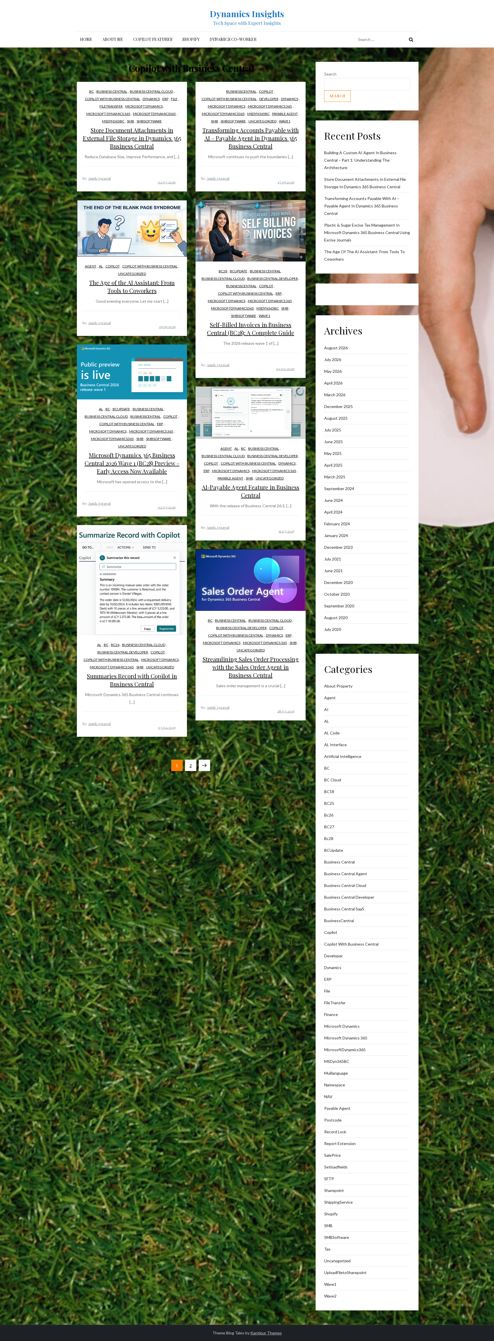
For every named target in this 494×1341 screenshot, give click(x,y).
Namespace (334, 1084)
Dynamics (151, 99)
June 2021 (333, 570)
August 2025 (336, 418)
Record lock (335, 1131)
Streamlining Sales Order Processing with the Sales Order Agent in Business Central (251, 667)
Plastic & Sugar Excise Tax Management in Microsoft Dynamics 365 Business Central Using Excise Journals (367, 232)
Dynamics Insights (247, 13)
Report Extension (340, 1143)
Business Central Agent (345, 873)
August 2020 (336, 617)
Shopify (191, 39)
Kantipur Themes (266, 1332)
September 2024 (339, 488)
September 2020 (339, 605)
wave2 (330, 1296)
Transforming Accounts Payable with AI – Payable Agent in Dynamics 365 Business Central (250, 138)
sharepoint (334, 1190)
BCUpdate (238, 271)
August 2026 (336, 347)
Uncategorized (262, 121)
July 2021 (332, 558)
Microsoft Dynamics (144, 106)
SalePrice (332, 1155)
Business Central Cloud (151, 91)
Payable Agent (285, 114)
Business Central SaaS (344, 908)
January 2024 (336, 535)
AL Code (332, 732)
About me (112, 39)
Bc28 (223, 271)
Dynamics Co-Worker (233, 39)
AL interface (335, 744)
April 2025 (333, 465)
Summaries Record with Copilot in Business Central (132, 680)
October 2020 (337, 594)
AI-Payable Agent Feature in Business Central (250, 491)
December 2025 (338, 406)
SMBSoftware (149, 121)
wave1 (284, 121)
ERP (165, 99)
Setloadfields (336, 1166)
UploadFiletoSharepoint (345, 1272)
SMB (130, 121)
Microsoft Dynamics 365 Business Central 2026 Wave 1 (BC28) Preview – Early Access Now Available (132, 463)
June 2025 (333, 441)
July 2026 (332, 359)
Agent (90, 266)
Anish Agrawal (99, 178)
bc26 (115, 645)
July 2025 (332, 429)
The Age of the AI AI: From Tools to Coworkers (132, 286)
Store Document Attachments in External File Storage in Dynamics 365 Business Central (132, 138)
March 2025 (334, 476)
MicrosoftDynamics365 (154, 114)
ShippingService (338, 1202)
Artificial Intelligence (342, 756)
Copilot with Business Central (112, 99)
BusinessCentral (241, 91)
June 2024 (333, 500)
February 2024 (337, 523)
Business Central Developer (272, 278)
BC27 (329, 826)
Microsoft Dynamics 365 (108, 114)
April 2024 (333, 512)
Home (86, 39)
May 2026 (333, 371)
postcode (333, 1120)
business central (111, 91)
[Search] (411, 39)
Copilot (266, 91)
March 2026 (334, 394)
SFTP (329, 1178)
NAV (328, 1096)
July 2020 (332, 629)
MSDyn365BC (113, 121)
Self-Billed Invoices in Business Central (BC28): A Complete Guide (250, 328)
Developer (268, 99)
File (174, 99)
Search (330, 74)
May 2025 (333, 453)
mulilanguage (336, 1073)
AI (326, 709)
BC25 (329, 803)
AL (101, 266)
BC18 (329, 791)
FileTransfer (111, 106)
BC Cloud (332, 779)
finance (331, 1014)
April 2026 (333, 383)
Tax (327, 1249)
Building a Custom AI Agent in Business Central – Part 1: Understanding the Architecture (360, 160)
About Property (338, 686)
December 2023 (338, 547)
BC (91, 91)
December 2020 (338, 582)
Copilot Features (152, 39)
